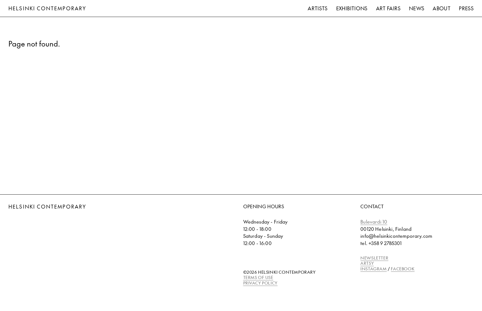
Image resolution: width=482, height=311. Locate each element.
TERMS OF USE (258, 277)
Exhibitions (352, 8)
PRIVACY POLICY (260, 283)
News (416, 8)
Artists (318, 8)
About (441, 8)
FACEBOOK (402, 268)
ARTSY (367, 263)
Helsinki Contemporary (47, 8)
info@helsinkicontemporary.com (396, 235)
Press (466, 8)
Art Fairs (388, 8)
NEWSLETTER (374, 258)
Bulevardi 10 (373, 221)
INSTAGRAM (373, 268)
